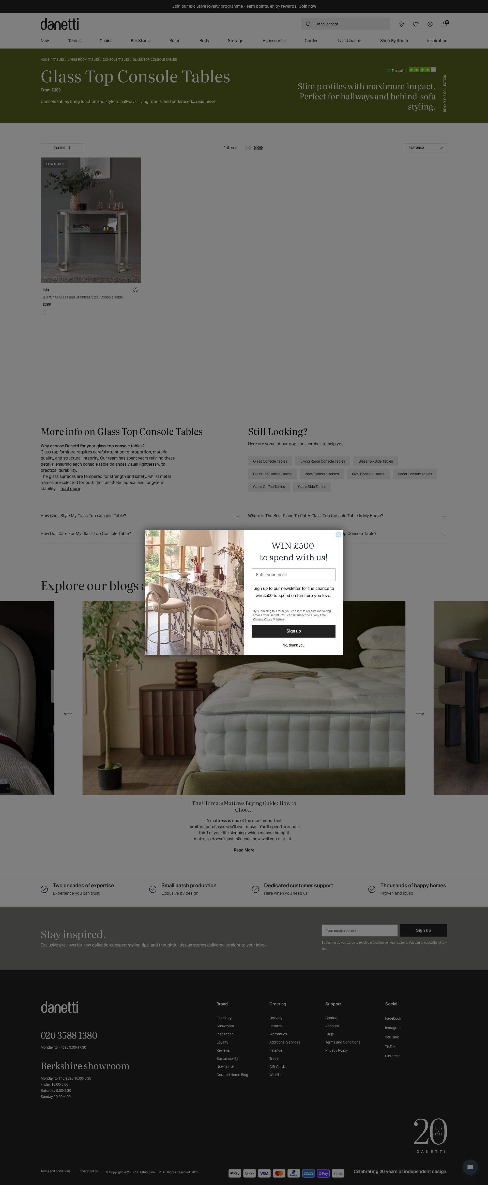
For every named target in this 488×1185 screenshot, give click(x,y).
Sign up (293, 631)
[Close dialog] (338, 534)
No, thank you (293, 645)
